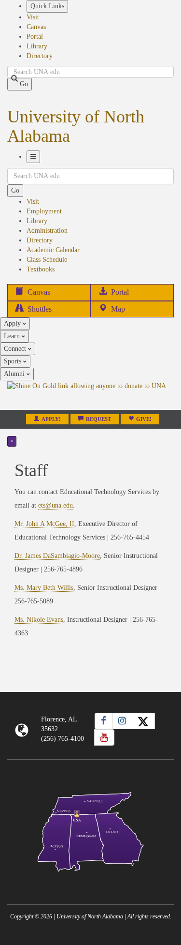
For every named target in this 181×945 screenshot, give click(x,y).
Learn (13, 336)
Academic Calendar (53, 250)
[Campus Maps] (90, 830)
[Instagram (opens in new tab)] (122, 721)
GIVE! (144, 419)
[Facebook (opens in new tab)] (103, 721)
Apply (13, 323)
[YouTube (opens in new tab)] (104, 737)
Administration (47, 230)
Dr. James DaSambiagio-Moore (57, 555)
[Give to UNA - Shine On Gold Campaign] (90, 879)
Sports (13, 361)
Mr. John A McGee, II (44, 523)
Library (37, 46)
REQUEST (98, 419)
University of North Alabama (75, 126)
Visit (33, 17)
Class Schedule (47, 259)
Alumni (15, 373)
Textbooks (41, 269)
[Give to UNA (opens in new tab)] (90, 394)
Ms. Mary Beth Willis (43, 587)
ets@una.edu (55, 505)
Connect (16, 348)
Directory (40, 56)
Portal (35, 36)
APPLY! (51, 419)
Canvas (36, 26)
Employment (44, 211)
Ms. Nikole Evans (38, 619)
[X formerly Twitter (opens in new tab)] (143, 721)
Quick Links (47, 6)
